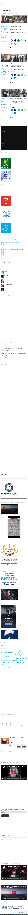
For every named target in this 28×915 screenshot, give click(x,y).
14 (25, 723)
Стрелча (12, 658)
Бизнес (2, 138)
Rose (6, 242)
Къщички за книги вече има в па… (14, 252)
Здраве (26, 54)
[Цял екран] (25, 778)
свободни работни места (10, 662)
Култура (19, 16)
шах (5, 664)
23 (6, 727)
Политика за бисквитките (16, 909)
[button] (14, 527)
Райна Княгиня (7, 658)
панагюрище (18, 660)
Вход (3, 260)
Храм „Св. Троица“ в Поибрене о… (16, 239)
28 (25, 727)
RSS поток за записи (6, 262)
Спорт (2, 145)
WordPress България (6, 265)
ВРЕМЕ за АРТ (4, 143)
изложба (5, 660)
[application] (14, 772)
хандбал (2, 664)
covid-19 (16, 650)
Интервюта (3, 140)
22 (2, 727)
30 (6, 730)
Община (26, 16)
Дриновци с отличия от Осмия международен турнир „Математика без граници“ (4, 103)
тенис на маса (21, 662)
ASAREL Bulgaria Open (7, 651)
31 (10, 730)
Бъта (19, 653)
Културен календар (11, 654)
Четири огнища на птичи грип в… (14, 242)
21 (25, 725)
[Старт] (2, 778)
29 (2, 730)
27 (21, 727)
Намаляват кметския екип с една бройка (9, 351)
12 (17, 723)
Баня (17, 653)
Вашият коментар (4, 41)
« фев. (2, 732)
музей (12, 660)
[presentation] (14, 536)
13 (21, 723)
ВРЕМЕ (3, 40)
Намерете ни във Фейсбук (7, 466)
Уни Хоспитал (20, 658)
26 (17, 727)
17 (10, 725)
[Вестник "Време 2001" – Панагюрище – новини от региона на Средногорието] (14, 6)
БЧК (15, 653)
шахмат (8, 664)
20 (21, 725)
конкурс (8, 660)
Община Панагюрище (13, 656)
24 (10, 727)
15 (2, 725)
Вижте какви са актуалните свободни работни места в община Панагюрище (13, 148)
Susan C (6, 249)
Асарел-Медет (7, 652)
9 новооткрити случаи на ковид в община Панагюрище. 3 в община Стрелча (5, 69)
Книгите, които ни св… (9, 245)
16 (6, 725)
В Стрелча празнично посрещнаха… (16, 249)
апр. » (5, 732)
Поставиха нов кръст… (9, 239)
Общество (22, 16)
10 (10, 723)
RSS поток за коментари (6, 264)
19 (17, 725)
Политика (3, 131)
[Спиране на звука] (23, 778)
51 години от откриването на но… (15, 246)
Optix (21, 651)
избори (2, 660)
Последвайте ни (5, 815)
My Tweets (3, 645)
